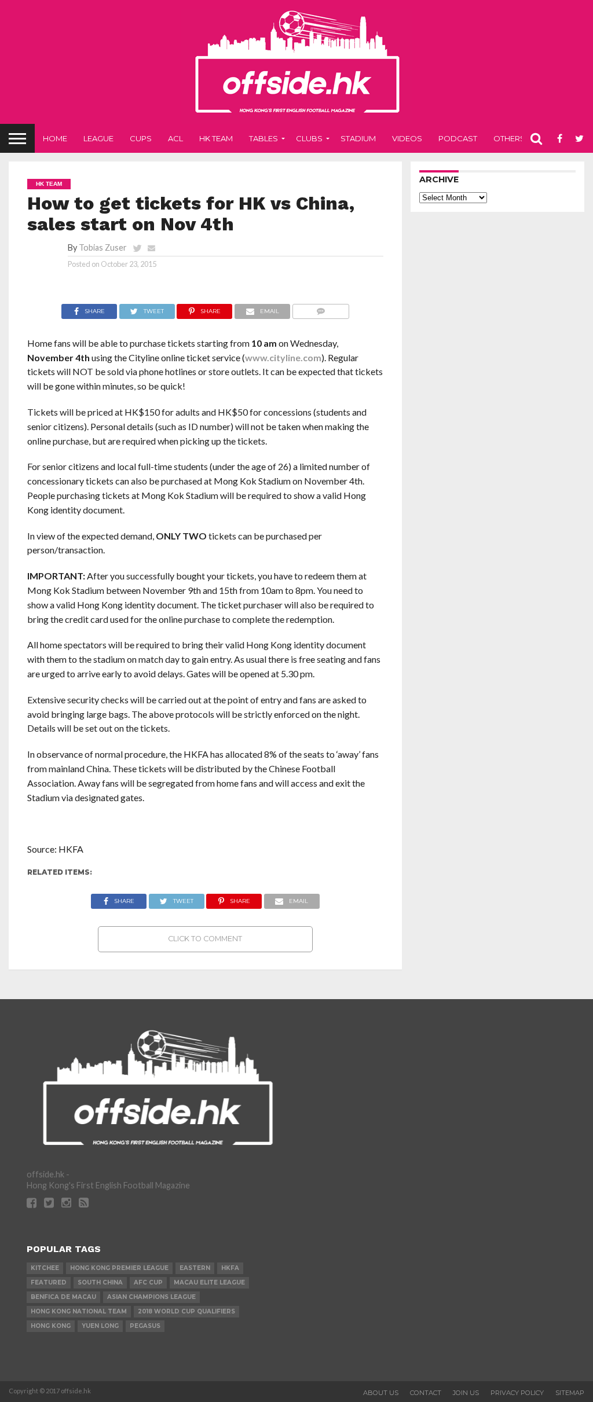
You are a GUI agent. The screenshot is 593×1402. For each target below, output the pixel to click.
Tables (263, 138)
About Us (380, 1393)
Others (509, 138)
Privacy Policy (517, 1393)
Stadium (358, 138)
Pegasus (145, 1326)
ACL (175, 138)
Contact (425, 1393)
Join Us (466, 1393)
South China (100, 1282)
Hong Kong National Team (79, 1311)
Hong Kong (51, 1326)
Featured (49, 1282)
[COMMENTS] (320, 308)
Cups (141, 138)
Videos (407, 138)
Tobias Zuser (103, 247)
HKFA (230, 1268)
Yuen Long (100, 1326)
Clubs (309, 138)
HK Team (216, 138)
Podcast (457, 138)
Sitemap (569, 1393)
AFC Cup (148, 1282)
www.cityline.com (283, 357)
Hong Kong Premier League (119, 1268)
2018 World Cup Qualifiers (186, 1311)
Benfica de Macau (63, 1297)
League (98, 138)
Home (55, 138)
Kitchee (45, 1268)
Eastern (195, 1268)
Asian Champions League (151, 1297)
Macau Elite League (209, 1282)
